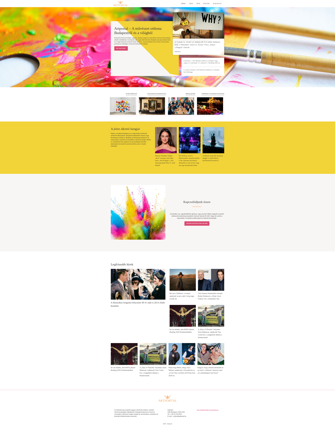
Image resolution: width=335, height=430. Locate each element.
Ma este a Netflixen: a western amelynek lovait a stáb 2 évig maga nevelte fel (182, 296)
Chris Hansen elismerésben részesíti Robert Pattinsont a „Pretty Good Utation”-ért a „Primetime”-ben (210, 296)
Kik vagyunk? (121, 48)
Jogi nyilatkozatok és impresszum (207, 410)
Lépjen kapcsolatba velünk (197, 223)
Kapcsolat (217, 3)
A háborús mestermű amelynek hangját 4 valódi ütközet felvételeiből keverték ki (213, 158)
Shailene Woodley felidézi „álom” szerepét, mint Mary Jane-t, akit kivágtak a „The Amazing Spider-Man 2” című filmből (165, 160)
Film (198, 3)
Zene (191, 3)
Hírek (183, 3)
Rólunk (206, 3)
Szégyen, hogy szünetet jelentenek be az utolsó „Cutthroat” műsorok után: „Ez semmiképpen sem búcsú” (210, 370)
